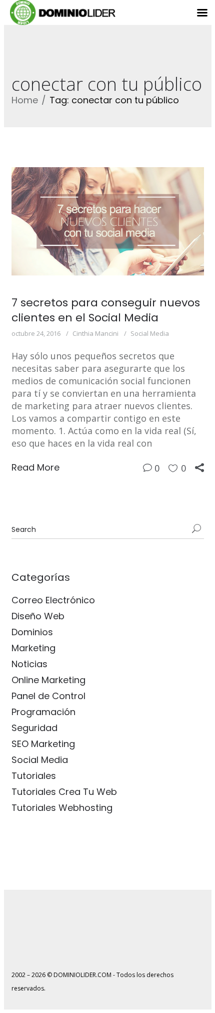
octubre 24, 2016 (36, 333)
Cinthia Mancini (95, 333)
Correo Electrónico (53, 600)
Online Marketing (49, 680)
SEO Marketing (43, 744)
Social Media (149, 333)
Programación (44, 712)
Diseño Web (38, 616)
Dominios (32, 632)
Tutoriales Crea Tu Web (64, 791)
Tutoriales (34, 775)
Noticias (30, 664)
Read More (36, 467)
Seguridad (35, 728)
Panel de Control (49, 696)
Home (25, 100)
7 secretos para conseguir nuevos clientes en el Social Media (106, 310)
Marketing (34, 648)
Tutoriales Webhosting (62, 807)
